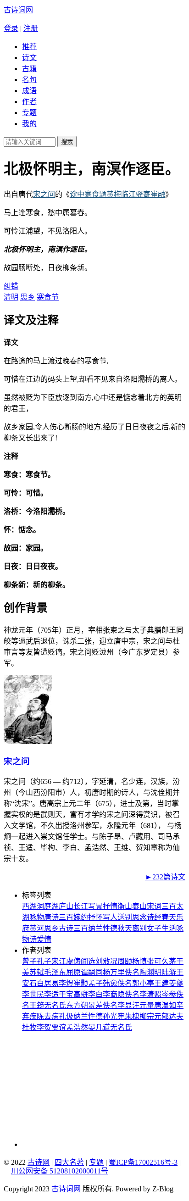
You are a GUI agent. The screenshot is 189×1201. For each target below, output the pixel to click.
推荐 (29, 46)
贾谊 (58, 1027)
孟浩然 (77, 1027)
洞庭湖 (48, 906)
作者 (29, 102)
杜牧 (29, 1027)
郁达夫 (172, 1016)
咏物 (36, 917)
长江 (80, 906)
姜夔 (176, 983)
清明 (11, 297)
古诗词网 (18, 10)
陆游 (168, 972)
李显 (124, 1005)
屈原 (73, 972)
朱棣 (132, 1016)
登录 (11, 28)
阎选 (88, 961)
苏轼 (36, 972)
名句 (29, 79)
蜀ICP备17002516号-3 (143, 1162)
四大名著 (69, 1162)
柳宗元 (150, 1016)
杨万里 (114, 972)
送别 (124, 917)
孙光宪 (114, 1016)
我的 (29, 124)
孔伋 (66, 1016)
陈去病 (48, 1016)
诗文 (29, 57)
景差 (95, 1005)
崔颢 (80, 983)
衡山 (124, 906)
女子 (154, 928)
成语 (29, 91)
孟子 (95, 983)
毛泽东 (55, 972)
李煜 (66, 983)
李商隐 (114, 994)
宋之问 (44, 194)
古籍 (29, 68)
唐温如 (165, 1005)
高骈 (80, 994)
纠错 (11, 286)
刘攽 (102, 961)
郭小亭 (143, 983)
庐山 (66, 906)
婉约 (80, 917)
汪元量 (143, 1005)
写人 (110, 917)
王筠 (36, 1005)
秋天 (124, 928)
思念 (139, 917)
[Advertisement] (84, 1089)
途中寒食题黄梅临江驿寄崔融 (117, 194)
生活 (168, 928)
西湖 (29, 906)
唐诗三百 (58, 917)
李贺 (44, 1027)
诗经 (154, 917)
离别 (139, 928)
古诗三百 (73, 928)
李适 (51, 994)
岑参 (168, 994)
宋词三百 (161, 906)
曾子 (29, 961)
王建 (161, 983)
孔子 (44, 961)
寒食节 (48, 297)
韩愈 (110, 983)
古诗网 (39, 1162)
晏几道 (99, 1027)
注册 (30, 28)
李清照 (150, 994)
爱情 (44, 939)
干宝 (66, 994)
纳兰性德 (102, 928)
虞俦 (73, 961)
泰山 (139, 906)
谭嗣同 (92, 972)
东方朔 (77, 1005)
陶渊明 (150, 972)
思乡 (27, 297)
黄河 (36, 928)
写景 (95, 906)
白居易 (48, 983)
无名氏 (55, 1005)
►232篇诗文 (165, 877)
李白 (95, 994)
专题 (29, 113)
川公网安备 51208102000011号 (59, 1171)
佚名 (132, 972)
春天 (168, 917)
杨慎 (139, 961)
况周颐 (121, 961)
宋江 (58, 961)
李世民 (33, 994)
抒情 (110, 906)
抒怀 (95, 917)
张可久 (158, 961)
